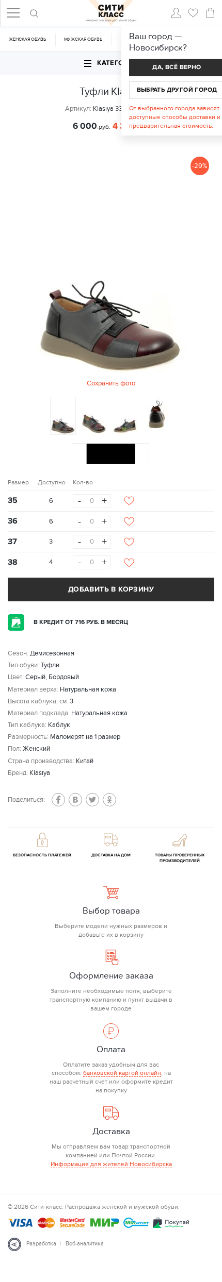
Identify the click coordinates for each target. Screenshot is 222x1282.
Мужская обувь (83, 39)
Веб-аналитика (85, 1243)
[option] (111, 270)
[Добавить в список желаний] (129, 501)
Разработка (41, 1243)
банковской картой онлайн (122, 1072)
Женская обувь (27, 39)
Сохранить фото (111, 383)
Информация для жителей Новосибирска (111, 1164)
